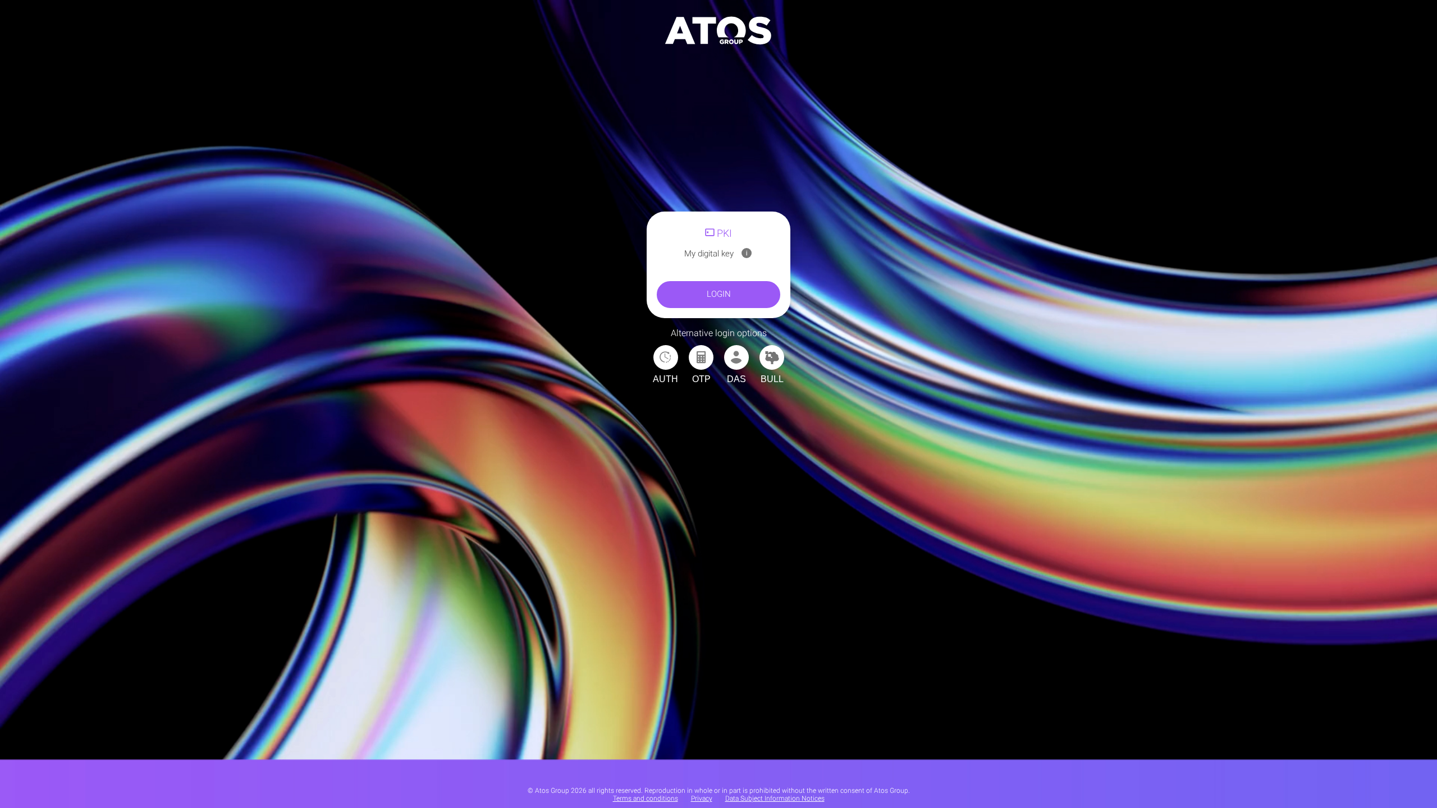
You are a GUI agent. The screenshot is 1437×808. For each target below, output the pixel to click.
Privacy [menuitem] (701, 798)
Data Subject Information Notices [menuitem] (775, 798)
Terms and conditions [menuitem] (645, 798)
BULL (772, 379)
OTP (701, 379)
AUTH (665, 379)
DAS (736, 379)
